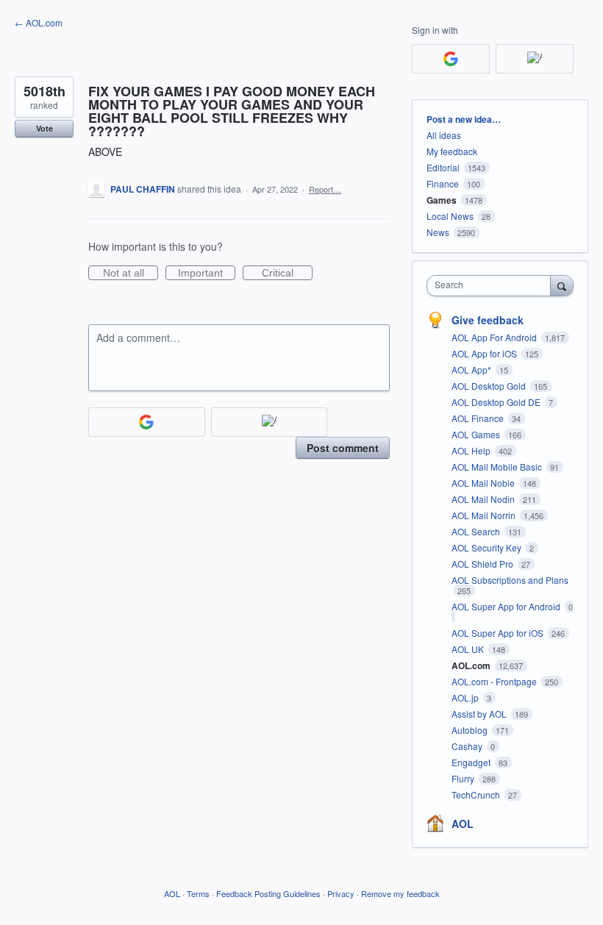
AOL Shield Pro (483, 563)
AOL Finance (479, 418)
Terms (198, 893)
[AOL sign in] (269, 422)
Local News (450, 216)
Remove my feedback (400, 893)
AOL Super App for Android (507, 606)
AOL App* (472, 369)
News (438, 232)
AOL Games (477, 434)
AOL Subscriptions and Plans (510, 580)
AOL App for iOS (485, 353)
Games (442, 200)
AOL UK (469, 649)
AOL (463, 823)
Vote (44, 128)
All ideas (444, 135)
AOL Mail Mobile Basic (498, 466)
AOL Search (477, 531)
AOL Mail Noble (484, 482)
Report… (325, 189)
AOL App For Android (495, 337)
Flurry (464, 778)
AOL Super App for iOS (499, 632)
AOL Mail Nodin (484, 499)
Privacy (340, 893)
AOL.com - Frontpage (495, 681)
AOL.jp (466, 697)
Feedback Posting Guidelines (268, 893)
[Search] (562, 285)
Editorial (443, 167)
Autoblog (471, 730)
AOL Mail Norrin (485, 515)
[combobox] (492, 285)
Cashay (468, 746)
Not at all (130, 273)
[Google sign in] (146, 422)
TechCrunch (477, 794)
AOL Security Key (488, 547)
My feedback (452, 151)
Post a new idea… (464, 119)
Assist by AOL (480, 713)
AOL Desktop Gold (490, 385)
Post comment (343, 447)
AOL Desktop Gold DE (497, 402)
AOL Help (472, 450)
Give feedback (488, 319)
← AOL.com (39, 22)
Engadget (472, 762)
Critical (287, 273)
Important (206, 273)
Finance (443, 183)
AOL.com (472, 665)
